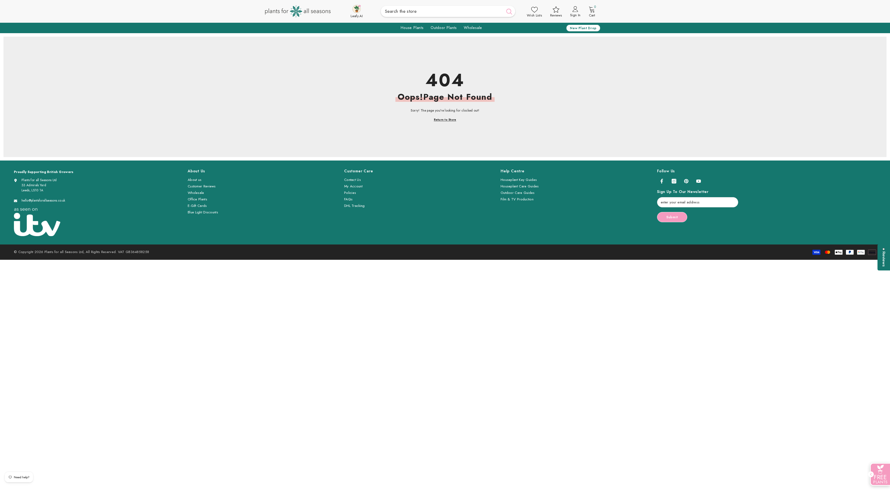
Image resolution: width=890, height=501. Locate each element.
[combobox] (442, 11)
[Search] (448, 11)
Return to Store (445, 120)
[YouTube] (698, 181)
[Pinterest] (686, 181)
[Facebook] (661, 181)
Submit (672, 217)
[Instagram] (674, 181)
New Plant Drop (583, 28)
